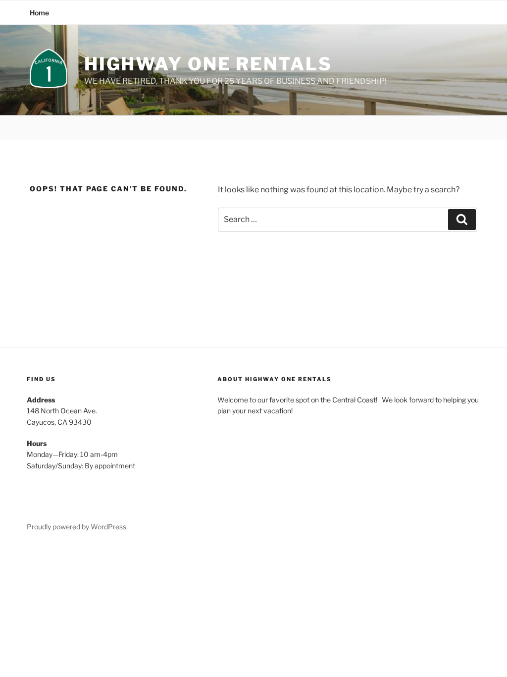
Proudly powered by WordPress (76, 526)
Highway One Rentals (208, 64)
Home (39, 12)
